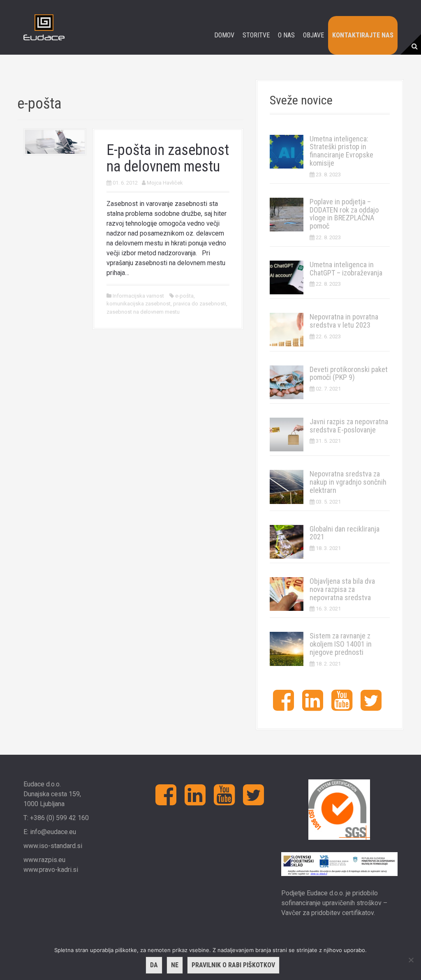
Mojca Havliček (165, 183)
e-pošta (184, 296)
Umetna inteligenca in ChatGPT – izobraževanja (346, 268)
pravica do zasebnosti (199, 303)
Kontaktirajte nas (362, 35)
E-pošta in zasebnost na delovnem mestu (167, 158)
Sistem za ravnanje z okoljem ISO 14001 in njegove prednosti (341, 643)
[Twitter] (371, 707)
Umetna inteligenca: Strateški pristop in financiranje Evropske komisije (341, 150)
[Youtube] (341, 707)
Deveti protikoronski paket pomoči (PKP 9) (349, 373)
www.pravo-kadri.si (50, 870)
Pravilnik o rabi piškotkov (233, 965)
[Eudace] (44, 27)
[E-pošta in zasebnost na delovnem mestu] (54, 141)
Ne (174, 965)
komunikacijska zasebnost (138, 303)
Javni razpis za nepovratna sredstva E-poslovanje (349, 425)
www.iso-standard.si (52, 846)
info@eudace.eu (53, 832)
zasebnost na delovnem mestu (143, 312)
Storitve (256, 35)
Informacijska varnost (138, 296)
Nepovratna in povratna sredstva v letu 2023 (344, 320)
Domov (224, 35)
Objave (313, 35)
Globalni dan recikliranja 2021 (344, 533)
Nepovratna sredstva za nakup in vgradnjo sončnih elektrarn (348, 482)
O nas (286, 35)
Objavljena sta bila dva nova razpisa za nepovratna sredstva (342, 589)
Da (154, 965)
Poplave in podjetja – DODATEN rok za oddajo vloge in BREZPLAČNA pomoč (344, 213)
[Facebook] (283, 707)
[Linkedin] (312, 707)
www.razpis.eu (44, 860)
